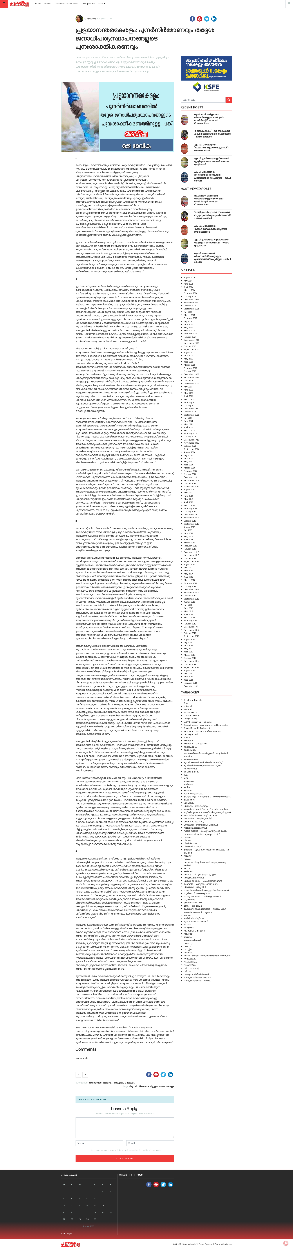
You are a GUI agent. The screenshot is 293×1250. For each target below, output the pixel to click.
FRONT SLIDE (95, 1083)
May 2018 (188, 536)
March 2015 (189, 654)
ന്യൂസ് (187, 855)
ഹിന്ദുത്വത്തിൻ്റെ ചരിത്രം (197, 980)
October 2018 (190, 520)
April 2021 (188, 427)
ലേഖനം (48, 4)
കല (186, 777)
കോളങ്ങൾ (89, 4)
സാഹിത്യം (189, 964)
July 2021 (188, 417)
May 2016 (188, 611)
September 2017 (191, 561)
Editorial (188, 706)
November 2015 (191, 629)
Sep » (69, 1233)
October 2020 (190, 445)
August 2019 (189, 489)
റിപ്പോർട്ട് (188, 933)
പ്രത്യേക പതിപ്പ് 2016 (195, 886)
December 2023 (191, 339)
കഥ (186, 774)
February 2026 (190, 293)
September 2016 (191, 598)
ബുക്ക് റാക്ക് (189, 899)
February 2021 (190, 433)
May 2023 (188, 358)
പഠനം (187, 868)
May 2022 (188, 392)
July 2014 (188, 673)
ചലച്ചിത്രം (189, 802)
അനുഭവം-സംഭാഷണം (68, 4)
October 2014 (190, 664)
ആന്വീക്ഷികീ (190, 746)
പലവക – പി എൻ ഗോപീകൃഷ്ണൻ (200, 874)
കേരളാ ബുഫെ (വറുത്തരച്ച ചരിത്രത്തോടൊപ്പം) (208, 796)
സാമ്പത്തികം (190, 961)
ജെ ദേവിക (91, 18)
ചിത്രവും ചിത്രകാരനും (196, 805)
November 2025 (191, 302)
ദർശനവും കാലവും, (194, 821)
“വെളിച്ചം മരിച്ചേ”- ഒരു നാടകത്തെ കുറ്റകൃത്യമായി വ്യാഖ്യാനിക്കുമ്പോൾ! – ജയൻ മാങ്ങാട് (212, 134)
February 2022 (190, 402)
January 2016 (190, 623)
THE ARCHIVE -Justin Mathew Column (202, 731)
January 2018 (190, 548)
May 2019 (188, 498)
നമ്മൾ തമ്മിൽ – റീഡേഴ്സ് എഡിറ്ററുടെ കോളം (205, 830)
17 (95, 1205)
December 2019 (191, 477)
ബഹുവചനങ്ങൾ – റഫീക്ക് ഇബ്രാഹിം (202, 896)
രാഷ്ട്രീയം (119, 1083)
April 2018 (188, 539)
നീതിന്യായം (190, 843)
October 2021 (190, 411)
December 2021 (191, 408)
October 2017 (190, 558)
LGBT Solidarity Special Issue (198, 721)
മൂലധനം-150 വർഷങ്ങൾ (196, 921)
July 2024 (188, 321)
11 (102, 1198)
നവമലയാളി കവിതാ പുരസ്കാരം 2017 (202, 834)
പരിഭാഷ (188, 871)
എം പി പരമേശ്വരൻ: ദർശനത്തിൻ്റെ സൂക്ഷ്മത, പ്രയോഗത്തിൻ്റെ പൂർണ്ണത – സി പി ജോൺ (212, 177)
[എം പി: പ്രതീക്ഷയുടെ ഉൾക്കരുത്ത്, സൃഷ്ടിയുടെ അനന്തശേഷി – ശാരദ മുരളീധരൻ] (184, 162)
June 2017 (188, 570)
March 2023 (189, 364)
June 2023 (188, 355)
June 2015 (188, 645)
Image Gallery (190, 718)
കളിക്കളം (188, 784)
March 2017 (189, 579)
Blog (186, 703)
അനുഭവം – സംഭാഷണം (196, 743)
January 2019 (190, 511)
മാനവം (108, 1083)
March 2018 (189, 542)
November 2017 (191, 555)
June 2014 (188, 676)
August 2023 (189, 352)
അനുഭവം (189, 740)
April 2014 (188, 679)
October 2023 (190, 346)
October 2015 (190, 632)
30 (87, 1219)
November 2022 (191, 377)
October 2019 (190, 483)
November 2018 (191, 517)
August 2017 (189, 564)
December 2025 (191, 299)
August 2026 (189, 277)
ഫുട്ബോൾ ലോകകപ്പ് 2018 (197, 893)
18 (103, 1205)
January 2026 (190, 296)
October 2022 (190, 380)
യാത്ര (187, 924)
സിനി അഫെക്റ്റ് (191, 968)
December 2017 (191, 551)
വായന (187, 946)
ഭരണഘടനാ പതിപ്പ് (193, 902)
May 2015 (188, 648)
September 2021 (191, 414)
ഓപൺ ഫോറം (191, 771)
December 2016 (191, 589)
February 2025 (190, 318)
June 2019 (188, 495)
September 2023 (191, 349)
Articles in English (193, 699)
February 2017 (190, 583)
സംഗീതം (188, 952)
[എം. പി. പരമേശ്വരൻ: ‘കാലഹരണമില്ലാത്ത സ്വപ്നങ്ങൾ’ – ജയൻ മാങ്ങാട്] (184, 148)
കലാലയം (189, 781)
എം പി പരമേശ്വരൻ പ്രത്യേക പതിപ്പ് (203, 762)
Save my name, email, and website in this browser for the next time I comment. (126, 1150)
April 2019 (188, 502)
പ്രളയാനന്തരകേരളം (163, 1086)
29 (80, 1219)
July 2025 (188, 311)
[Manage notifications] (285, 1243)
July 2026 (188, 280)
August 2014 (189, 670)
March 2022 (189, 399)
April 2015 (188, 651)
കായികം (188, 790)
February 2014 (190, 682)
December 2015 (191, 626)
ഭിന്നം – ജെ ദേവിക (193, 905)
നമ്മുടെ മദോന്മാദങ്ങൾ (195, 827)
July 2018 (188, 530)
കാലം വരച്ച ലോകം (193, 793)
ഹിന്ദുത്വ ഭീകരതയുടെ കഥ (197, 977)
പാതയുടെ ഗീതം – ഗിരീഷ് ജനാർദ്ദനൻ (203, 880)
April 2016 (188, 614)
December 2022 (191, 374)
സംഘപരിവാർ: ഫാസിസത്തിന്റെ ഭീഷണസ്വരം (207, 955)
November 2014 (191, 660)
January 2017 (190, 586)
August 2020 (189, 452)
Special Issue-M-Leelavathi (197, 727)
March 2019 (189, 505)
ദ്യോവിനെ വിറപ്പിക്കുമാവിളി (198, 818)
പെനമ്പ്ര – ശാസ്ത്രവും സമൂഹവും (201, 883)
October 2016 (190, 595)
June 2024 (188, 324)
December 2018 (191, 514)
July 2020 (188, 455)
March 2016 (189, 617)
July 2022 (188, 386)
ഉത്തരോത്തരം (191, 759)
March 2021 (189, 430)
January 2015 (190, 657)
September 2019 (191, 486)
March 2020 (189, 467)
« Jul (63, 1233)
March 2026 (189, 290)
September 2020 (191, 449)
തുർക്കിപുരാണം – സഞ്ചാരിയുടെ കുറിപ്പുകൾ (207, 812)
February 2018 (190, 545)
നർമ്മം (187, 858)
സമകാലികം (190, 958)
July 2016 (188, 604)
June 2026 (188, 283)
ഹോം (38, 4)
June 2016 (188, 608)
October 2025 (190, 305)
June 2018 (188, 533)
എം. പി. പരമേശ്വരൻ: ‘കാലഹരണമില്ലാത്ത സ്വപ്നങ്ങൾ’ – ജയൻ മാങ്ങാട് (211, 148)
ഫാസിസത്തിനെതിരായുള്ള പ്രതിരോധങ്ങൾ (206, 890)
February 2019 (190, 508)
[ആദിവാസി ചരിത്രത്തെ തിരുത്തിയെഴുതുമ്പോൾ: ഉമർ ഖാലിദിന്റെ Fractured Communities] (184, 120)
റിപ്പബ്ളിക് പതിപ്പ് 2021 (194, 930)
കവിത (187, 787)
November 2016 (191, 592)
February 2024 (190, 333)
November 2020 (191, 442)
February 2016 (190, 620)
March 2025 (189, 314)
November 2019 (191, 480)
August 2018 (189, 527)
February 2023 (190, 368)
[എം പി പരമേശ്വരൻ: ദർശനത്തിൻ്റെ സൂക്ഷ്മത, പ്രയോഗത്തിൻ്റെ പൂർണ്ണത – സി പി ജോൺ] (184, 177)
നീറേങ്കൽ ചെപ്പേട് (192, 846)
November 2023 (191, 343)
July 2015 (188, 642)
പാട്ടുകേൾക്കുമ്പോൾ (194, 877)
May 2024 (188, 327)
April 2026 (189, 286)
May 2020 (188, 461)
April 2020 (189, 464)
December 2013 (191, 686)
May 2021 (188, 424)
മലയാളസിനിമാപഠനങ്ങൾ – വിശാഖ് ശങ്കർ (205, 908)
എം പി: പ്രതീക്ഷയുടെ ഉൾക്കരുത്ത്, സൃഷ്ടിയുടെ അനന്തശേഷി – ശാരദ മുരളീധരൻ (211, 161)
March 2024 (189, 330)
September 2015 (191, 636)
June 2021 (188, 420)
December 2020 (191, 439)
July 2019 (188, 492)
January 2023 (190, 371)
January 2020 (190, 473)
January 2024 (190, 336)
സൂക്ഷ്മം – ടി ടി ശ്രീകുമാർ (196, 974)
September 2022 (191, 383)
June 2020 (188, 458)
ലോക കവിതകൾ (192, 940)
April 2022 (188, 395)
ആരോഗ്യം (190, 749)
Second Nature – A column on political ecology (206, 724)
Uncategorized (191, 734)
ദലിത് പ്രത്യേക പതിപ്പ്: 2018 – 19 (200, 815)
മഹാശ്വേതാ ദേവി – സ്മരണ (198, 912)
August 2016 (189, 601)
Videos (187, 737)
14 (71, 1205)
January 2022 (190, 405)
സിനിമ (187, 971)
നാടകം (187, 837)
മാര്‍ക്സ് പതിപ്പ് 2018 (194, 918)
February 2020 (190, 470)
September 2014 (191, 667)
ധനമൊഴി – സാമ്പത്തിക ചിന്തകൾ (201, 824)
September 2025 (191, 308)
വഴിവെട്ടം (188, 943)
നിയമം (187, 840)
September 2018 (191, 523)
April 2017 (188, 576)
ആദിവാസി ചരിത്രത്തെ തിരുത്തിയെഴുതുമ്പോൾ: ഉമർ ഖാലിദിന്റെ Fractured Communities (209, 119)
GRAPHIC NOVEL (191, 715)
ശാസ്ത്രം (188, 949)
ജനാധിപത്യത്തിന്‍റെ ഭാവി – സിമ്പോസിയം (206, 809)
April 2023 (188, 361)
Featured (188, 709)
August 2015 (189, 639)
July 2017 (188, 567)
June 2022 (188, 389)
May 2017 (188, 573)
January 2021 (190, 436)
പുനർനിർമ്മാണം (140, 1086)
